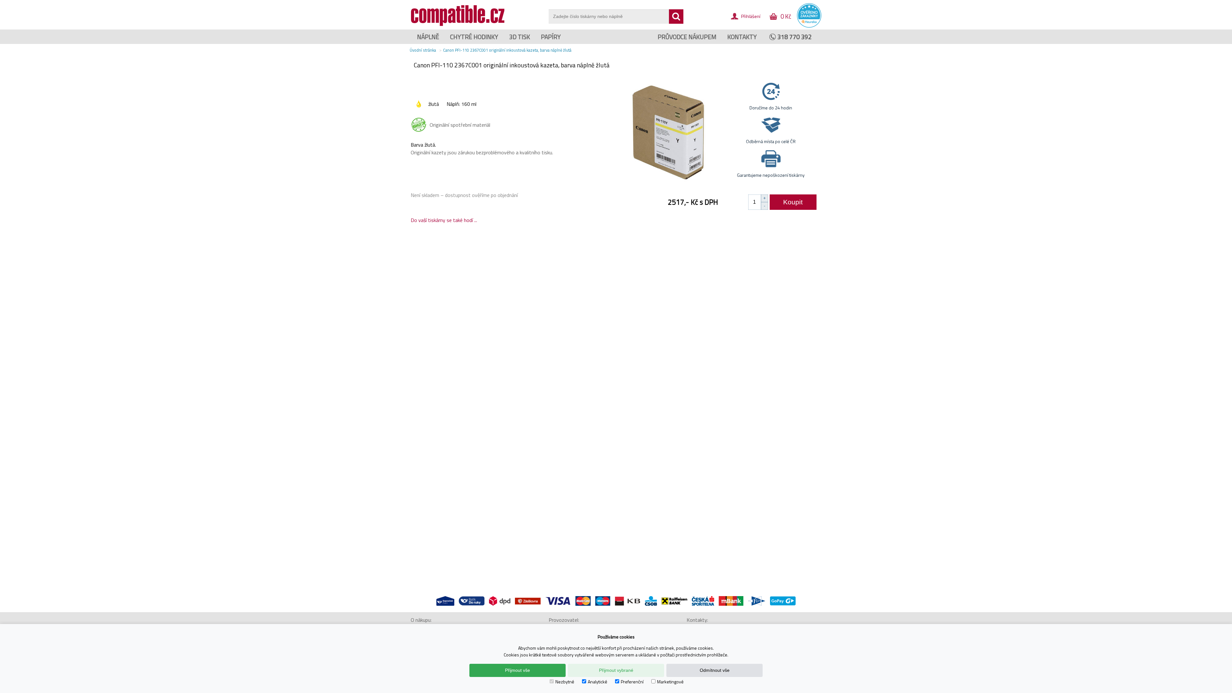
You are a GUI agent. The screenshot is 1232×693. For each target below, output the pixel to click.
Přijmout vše (517, 670)
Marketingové (670, 681)
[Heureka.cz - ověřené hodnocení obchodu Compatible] (809, 26)
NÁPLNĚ (428, 36)
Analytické (597, 681)
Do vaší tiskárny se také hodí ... (444, 220)
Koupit (793, 202)
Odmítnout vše (715, 670)
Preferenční (632, 681)
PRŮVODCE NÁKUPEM (687, 36)
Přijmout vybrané (616, 670)
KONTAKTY (742, 36)
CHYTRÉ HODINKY (474, 36)
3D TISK (519, 36)
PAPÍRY (551, 36)
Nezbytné (564, 681)
